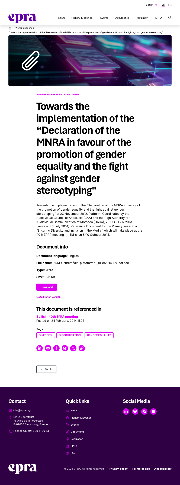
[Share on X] (73, 348)
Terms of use (141, 468)
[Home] (9, 28)
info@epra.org (22, 410)
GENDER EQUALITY (99, 335)
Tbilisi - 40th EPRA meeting (57, 316)
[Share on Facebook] (56, 348)
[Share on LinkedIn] (39, 348)
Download (47, 287)
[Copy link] (82, 348)
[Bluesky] (135, 411)
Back (48, 369)
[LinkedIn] (126, 411)
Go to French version (48, 297)
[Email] (153, 411)
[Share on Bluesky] (65, 348)
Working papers (23, 28)
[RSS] (144, 411)
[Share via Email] (48, 348)
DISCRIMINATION (70, 335)
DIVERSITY (46, 335)
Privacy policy (118, 468)
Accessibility (163, 468)
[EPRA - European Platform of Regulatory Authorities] (22, 18)
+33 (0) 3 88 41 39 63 (35, 430)
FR (170, 4)
